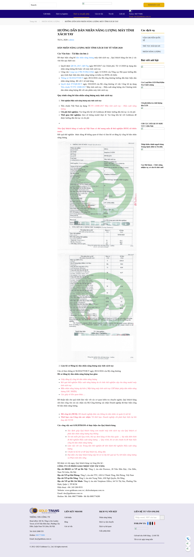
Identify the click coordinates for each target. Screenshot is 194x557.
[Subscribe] (162, 517)
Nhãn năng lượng (105, 517)
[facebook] (147, 523)
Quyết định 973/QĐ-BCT (71, 84)
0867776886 (40, 535)
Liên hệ (122, 14)
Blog (66, 522)
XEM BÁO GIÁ (154, 5)
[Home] (44, 510)
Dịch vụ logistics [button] (62, 14)
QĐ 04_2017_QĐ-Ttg (80, 66)
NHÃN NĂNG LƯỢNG (152, 52)
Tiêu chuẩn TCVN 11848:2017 (73, 87)
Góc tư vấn (99, 14)
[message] (188, 548)
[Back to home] (97, 5)
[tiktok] (150, 523)
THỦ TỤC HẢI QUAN (151, 46)
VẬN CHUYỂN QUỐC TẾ (152, 39)
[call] (188, 538)
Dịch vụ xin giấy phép (81, 14)
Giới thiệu (46, 14)
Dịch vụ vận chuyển (106, 522)
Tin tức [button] (111, 14)
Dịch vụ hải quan (105, 526)
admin (71, 40)
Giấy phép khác (104, 531)
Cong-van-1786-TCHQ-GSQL (81, 72)
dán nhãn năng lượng (85, 57)
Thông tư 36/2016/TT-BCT (72, 78)
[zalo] (188, 543)
